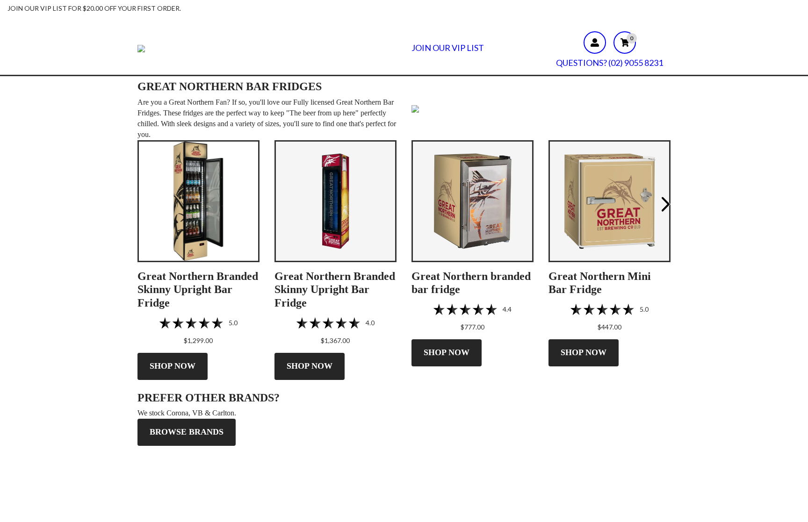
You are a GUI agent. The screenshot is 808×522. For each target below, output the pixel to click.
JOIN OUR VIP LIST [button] (447, 48)
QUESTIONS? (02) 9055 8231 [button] (609, 63)
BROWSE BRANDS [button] (187, 431)
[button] (198, 200)
